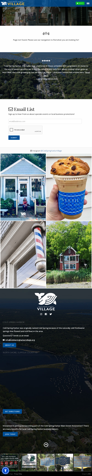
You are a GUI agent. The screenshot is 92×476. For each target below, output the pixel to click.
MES (89, 474)
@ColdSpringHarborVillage (51, 151)
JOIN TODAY (10, 434)
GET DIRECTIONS (12, 411)
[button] (5, 470)
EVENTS (80, 3)
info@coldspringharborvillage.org (20, 340)
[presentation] (25, 130)
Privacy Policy (18, 474)
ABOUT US (9, 345)
